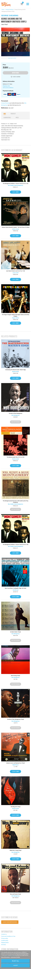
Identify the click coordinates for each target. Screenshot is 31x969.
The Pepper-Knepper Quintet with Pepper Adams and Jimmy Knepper (15, 315)
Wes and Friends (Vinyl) (15, 894)
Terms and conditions (8, 87)
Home (3, 9)
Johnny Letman (15, 229)
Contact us (4, 934)
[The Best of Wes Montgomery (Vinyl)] (15, 703)
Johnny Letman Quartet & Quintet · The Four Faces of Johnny (15, 227)
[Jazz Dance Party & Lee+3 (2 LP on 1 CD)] (15, 255)
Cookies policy (4, 940)
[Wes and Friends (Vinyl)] (15, 878)
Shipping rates (6, 86)
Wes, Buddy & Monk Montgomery (15, 185)
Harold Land (15, 590)
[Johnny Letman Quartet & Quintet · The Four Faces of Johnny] (15, 211)
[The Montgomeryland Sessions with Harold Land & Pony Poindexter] (15, 484)
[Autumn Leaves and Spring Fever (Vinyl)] (15, 747)
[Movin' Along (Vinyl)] (15, 659)
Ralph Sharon (15, 764)
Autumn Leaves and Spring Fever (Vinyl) (15, 763)
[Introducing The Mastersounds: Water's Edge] (15, 353)
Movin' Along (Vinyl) (15, 675)
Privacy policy (4, 938)
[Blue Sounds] (6, 4)
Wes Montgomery (16, 415)
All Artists (3, 944)
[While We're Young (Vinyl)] (15, 834)
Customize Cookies (15, 957)
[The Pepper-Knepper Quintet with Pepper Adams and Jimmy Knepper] (15, 298)
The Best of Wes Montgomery (15, 413)
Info (5, 114)
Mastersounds (15, 371)
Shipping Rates (5, 942)
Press (17, 117)
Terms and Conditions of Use (8, 936)
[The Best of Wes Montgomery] (15, 397)
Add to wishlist (16, 76)
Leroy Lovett (15, 272)
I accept (15, 965)
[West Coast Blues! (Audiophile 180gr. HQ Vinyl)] (15, 572)
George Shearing (9, 9)
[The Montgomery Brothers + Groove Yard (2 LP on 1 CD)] (15, 167)
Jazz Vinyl (4, 24)
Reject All (15, 961)
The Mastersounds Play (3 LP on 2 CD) (15, 457)
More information (5, 957)
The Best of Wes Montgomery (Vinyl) (15, 719)
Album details (7, 117)
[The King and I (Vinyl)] (15, 790)
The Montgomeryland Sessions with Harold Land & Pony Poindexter (15, 501)
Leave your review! (12, 58)
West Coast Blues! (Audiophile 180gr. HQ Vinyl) (15, 588)
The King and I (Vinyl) (15, 806)
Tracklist (13, 114)
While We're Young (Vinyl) (15, 850)
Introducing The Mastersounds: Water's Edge (15, 369)
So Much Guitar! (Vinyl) (15, 631)
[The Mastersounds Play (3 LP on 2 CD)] (15, 441)
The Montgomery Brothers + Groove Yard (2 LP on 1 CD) (15, 183)
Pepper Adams (15, 317)
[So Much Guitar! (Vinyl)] (15, 616)
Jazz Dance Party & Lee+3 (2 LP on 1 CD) (15, 271)
